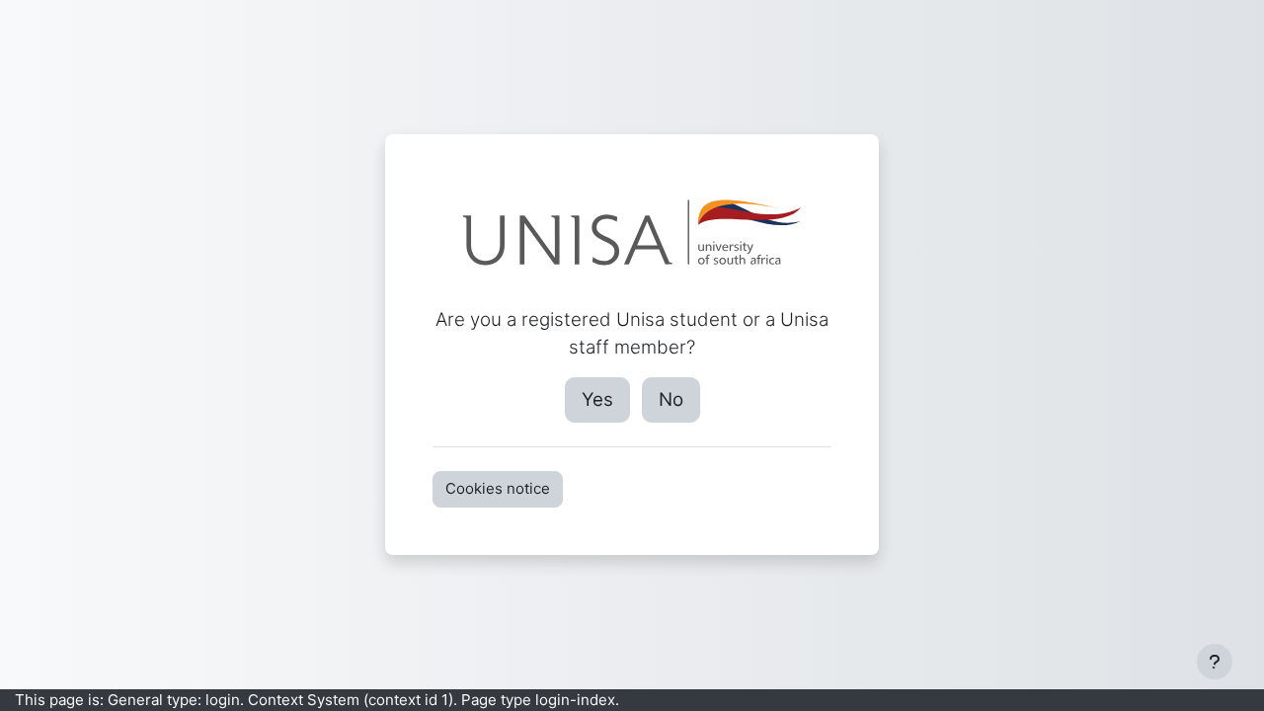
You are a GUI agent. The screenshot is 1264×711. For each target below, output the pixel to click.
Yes (597, 399)
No (671, 399)
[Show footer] (1214, 661)
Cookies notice (497, 488)
